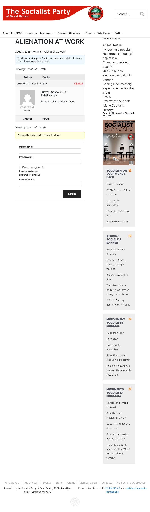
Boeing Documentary (117, 84)
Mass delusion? (115, 184)
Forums (37, 51)
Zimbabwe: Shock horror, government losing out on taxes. (117, 290)
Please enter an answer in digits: (29, 173)
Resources (46, 33)
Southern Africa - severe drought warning (116, 264)
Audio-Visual (31, 482)
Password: (25, 156)
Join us (32, 33)
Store (58, 482)
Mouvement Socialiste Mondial (115, 323)
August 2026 (23, 51)
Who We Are (12, 482)
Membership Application (131, 482)
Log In (72, 193)
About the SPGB (12, 33)
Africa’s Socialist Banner (113, 239)
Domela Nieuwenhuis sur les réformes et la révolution (118, 370)
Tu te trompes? (115, 332)
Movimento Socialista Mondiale (115, 392)
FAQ (117, 33)
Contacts (106, 482)
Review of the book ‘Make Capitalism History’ (116, 105)
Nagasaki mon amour (118, 221)
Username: (26, 146)
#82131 (78, 83)
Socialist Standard (69, 33)
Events (47, 482)
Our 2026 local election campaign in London (117, 75)
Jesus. (107, 97)
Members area (88, 482)
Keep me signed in (33, 167)
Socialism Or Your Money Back (116, 174)
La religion (112, 338)
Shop (89, 33)
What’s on (104, 33)
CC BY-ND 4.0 (112, 488)
